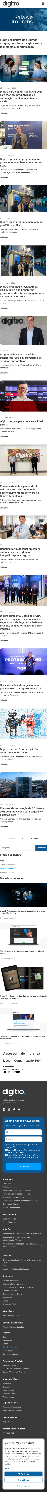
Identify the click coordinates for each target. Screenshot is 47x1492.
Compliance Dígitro (10, 1204)
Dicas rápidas (8, 1390)
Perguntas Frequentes (12, 1407)
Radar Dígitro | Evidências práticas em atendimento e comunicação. (23, 1156)
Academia (7, 1383)
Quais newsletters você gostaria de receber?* (21, 1146)
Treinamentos (8, 1397)
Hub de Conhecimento (12, 1207)
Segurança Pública (10, 1304)
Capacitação (8, 1350)
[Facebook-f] (14, 1109)
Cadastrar (23, 1166)
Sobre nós (7, 1184)
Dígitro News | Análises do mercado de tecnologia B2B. (24, 1151)
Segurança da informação (13, 1197)
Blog (2, 860)
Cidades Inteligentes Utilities (14, 1284)
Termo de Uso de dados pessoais (16, 1194)
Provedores (7, 1297)
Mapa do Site (7, 1251)
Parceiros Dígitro (9, 1365)
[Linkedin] (4, 1109)
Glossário (6, 1387)
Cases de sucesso (7, 864)
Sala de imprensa (7, 868)
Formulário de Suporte (12, 1410)
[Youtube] (19, 1109)
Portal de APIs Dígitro (11, 1316)
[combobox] (17, 848)
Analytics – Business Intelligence (16, 1269)
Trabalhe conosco (10, 1187)
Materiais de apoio (7, 873)
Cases (5, 1344)
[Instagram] (9, 1109)
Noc (4, 1266)
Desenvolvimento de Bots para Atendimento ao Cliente (22, 1261)
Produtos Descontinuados (13, 1327)
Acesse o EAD (9, 1394)
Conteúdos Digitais (10, 1354)
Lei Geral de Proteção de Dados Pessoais (20, 1201)
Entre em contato (10, 1219)
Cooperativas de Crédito (12, 1294)
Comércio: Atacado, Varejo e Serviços (18, 1287)
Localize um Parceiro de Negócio (16, 1369)
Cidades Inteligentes (11, 1280)
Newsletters (7, 1340)
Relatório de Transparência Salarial (17, 1190)
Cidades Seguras (10, 1291)
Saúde (5, 1301)
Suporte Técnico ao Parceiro (14, 1372)
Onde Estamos (9, 1222)
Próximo (34, 838)
